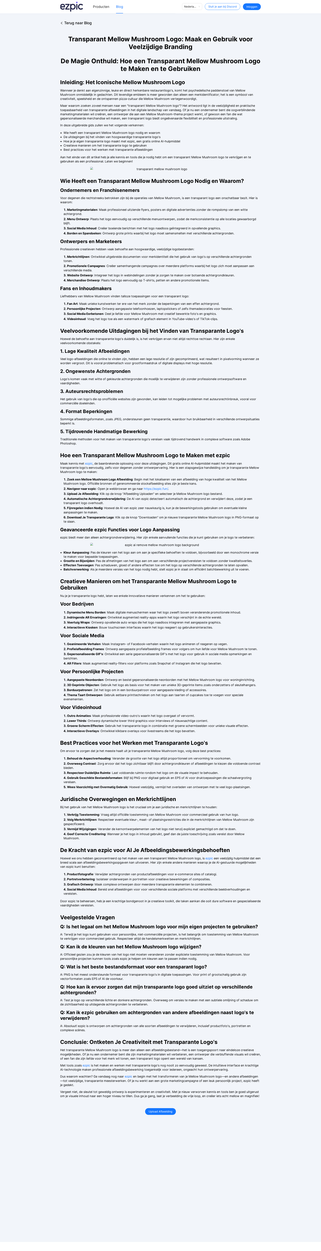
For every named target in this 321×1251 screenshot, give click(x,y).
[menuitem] (101, 6)
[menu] (132, 6)
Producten (101, 7)
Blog (119, 7)
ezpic (89, 463)
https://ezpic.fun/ (156, 488)
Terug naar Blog (78, 22)
